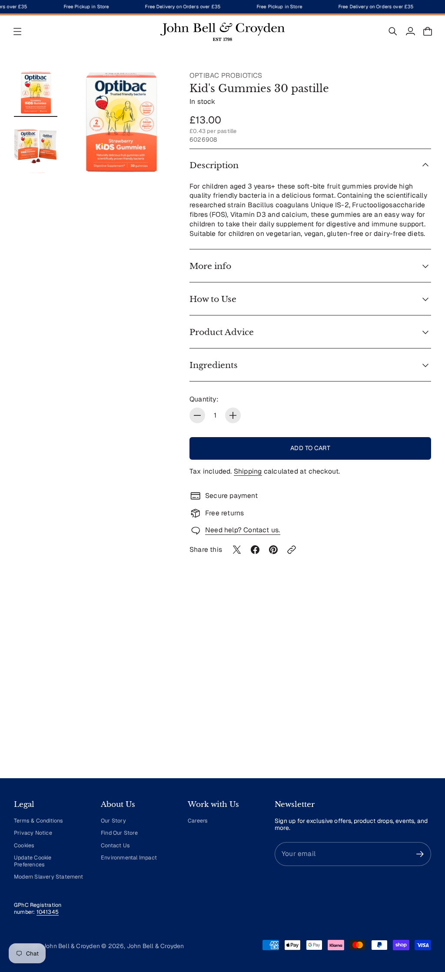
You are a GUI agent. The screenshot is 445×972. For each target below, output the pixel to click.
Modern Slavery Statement (48, 876)
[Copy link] (291, 549)
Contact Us (115, 845)
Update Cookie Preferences (33, 861)
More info (210, 266)
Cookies (24, 845)
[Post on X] (237, 549)
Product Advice (221, 332)
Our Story (113, 820)
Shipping (248, 471)
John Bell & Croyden (155, 946)
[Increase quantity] (233, 415)
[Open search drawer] (393, 31)
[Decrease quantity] (197, 415)
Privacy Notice (33, 832)
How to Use (212, 299)
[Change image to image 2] (35, 143)
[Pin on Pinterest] (273, 549)
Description (214, 165)
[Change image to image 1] (35, 92)
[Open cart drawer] (427, 31)
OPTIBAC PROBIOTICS (225, 75)
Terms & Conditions (38, 820)
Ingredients (213, 365)
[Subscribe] (420, 854)
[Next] (420, 690)
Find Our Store (119, 832)
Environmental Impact (129, 857)
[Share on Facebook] (255, 549)
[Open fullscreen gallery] (155, 156)
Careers (198, 820)
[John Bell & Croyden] (222, 31)
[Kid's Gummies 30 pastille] (121, 122)
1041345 (48, 912)
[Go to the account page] (410, 31)
